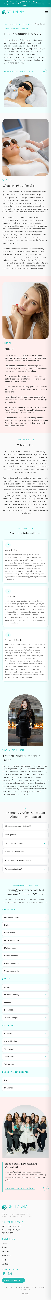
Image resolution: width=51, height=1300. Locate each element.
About (4, 1247)
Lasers (26, 24)
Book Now (6, 1255)
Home (6, 24)
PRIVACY (25, 1294)
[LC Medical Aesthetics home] (14, 12)
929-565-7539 (8, 1233)
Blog (4, 1260)
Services (16, 24)
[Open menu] (46, 12)
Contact (5, 1264)
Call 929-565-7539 (13, 1280)
